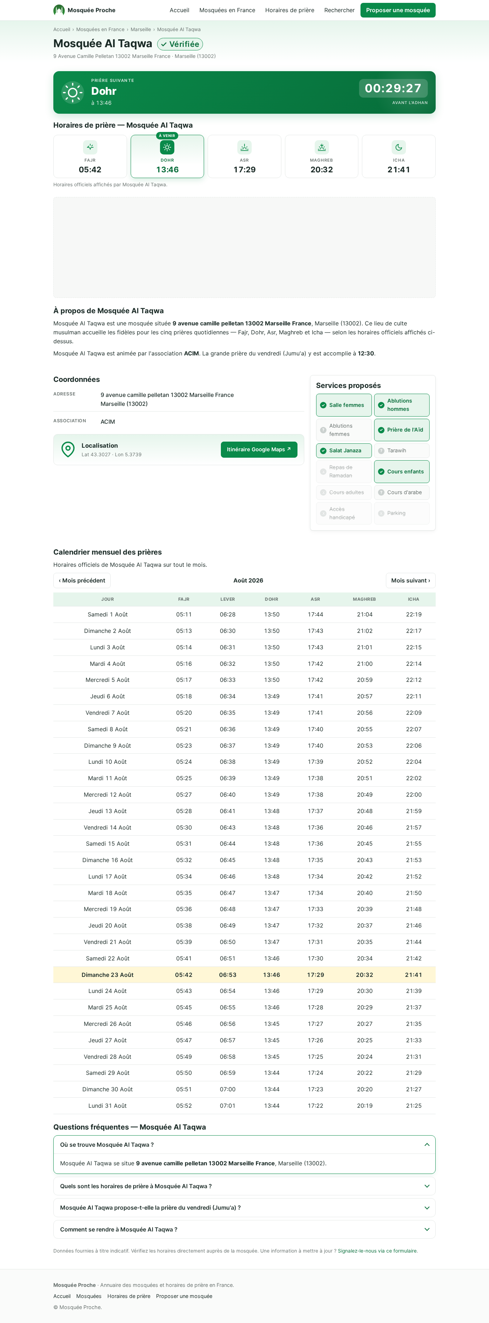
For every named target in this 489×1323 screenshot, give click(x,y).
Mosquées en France (227, 10)
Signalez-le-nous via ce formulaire (377, 1251)
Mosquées (89, 1296)
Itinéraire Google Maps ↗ (259, 449)
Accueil (179, 10)
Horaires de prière (289, 10)
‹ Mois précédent (82, 580)
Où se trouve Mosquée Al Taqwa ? (107, 1144)
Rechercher (339, 10)
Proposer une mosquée (398, 10)
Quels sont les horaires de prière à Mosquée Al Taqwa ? (136, 1186)
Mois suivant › (410, 580)
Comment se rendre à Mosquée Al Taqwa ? (119, 1229)
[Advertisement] (244, 247)
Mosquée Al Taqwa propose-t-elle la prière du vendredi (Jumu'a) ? (150, 1207)
